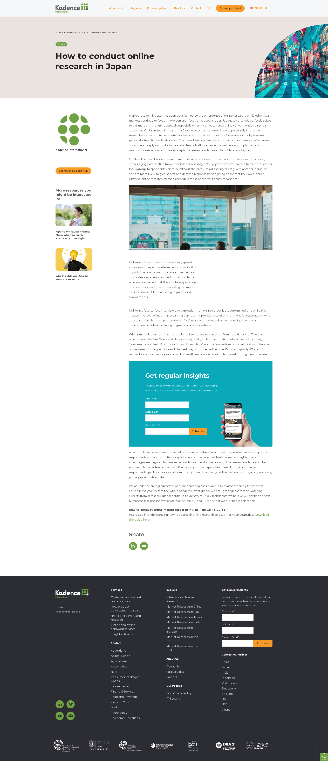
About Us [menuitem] (172, 666)
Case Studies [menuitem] (175, 671)
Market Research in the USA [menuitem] (182, 648)
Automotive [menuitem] (119, 666)
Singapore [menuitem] (229, 688)
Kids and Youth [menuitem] (121, 702)
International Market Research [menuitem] (180, 599)
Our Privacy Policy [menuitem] (179, 693)
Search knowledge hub (73, 170)
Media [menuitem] (115, 707)
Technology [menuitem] (119, 712)
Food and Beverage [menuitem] (124, 697)
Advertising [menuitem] (118, 650)
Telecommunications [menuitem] (125, 718)
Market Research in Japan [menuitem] (184, 617)
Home (58, 32)
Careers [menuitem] (171, 677)
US (194, 501)
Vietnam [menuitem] (227, 709)
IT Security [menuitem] (173, 698)
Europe (208, 501)
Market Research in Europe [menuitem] (179, 629)
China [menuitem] (225, 662)
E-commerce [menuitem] (120, 686)
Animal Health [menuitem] (120, 656)
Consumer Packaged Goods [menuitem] (125, 679)
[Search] (208, 8)
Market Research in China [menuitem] (183, 606)
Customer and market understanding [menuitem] (126, 599)
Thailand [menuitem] (228, 693)
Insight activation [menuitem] (122, 634)
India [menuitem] (225, 672)
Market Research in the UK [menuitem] (182, 639)
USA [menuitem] (225, 704)
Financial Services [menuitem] (123, 691)
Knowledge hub (71, 32)
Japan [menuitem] (226, 667)
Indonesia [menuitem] (228, 678)
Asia (183, 501)
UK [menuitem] (224, 699)
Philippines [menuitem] (229, 683)
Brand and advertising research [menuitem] (126, 617)
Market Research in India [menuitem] (183, 622)
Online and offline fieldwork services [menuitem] (123, 627)
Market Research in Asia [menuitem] (182, 612)
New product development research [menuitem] (126, 608)
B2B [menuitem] (114, 671)
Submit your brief (230, 8)
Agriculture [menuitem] (119, 661)
